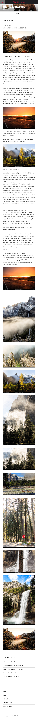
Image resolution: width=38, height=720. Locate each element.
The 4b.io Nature (14, 7)
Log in (4, 695)
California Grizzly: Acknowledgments (13, 662)
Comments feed (7, 702)
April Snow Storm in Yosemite (14, 28)
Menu (20, 14)
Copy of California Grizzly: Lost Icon (13, 669)
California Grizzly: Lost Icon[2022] (13, 665)
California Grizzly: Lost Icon (11, 676)
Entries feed (6, 699)
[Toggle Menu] (2, 2)
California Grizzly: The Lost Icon (12, 673)
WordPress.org (7, 706)
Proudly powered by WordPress (12, 716)
